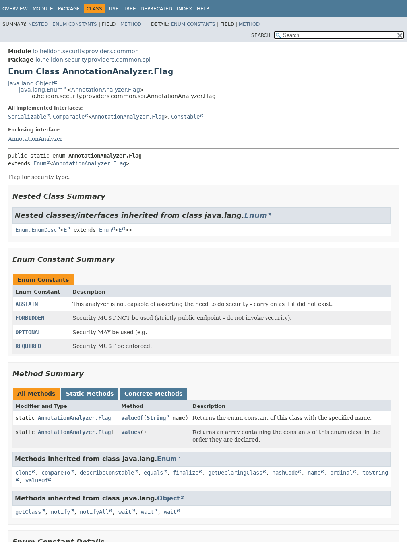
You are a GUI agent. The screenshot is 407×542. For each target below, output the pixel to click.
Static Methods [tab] (90, 393)
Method (130, 24)
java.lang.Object (31, 83)
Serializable (27, 116)
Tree (130, 9)
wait (124, 512)
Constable (185, 116)
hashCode (285, 472)
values (130, 432)
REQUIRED (28, 346)
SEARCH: (261, 35)
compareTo (55, 472)
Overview (15, 9)
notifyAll (94, 512)
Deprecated (156, 9)
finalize (185, 472)
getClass (28, 512)
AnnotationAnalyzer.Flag (105, 89)
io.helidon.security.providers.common (86, 51)
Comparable (69, 116)
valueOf (132, 418)
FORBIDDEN (30, 318)
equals (153, 472)
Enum (39, 163)
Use (114, 9)
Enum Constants (74, 24)
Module (43, 9)
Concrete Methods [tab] (153, 393)
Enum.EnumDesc (36, 230)
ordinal (341, 472)
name (314, 472)
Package (69, 9)
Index (184, 9)
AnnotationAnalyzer (35, 139)
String (156, 418)
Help (203, 9)
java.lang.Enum (41, 89)
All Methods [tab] (36, 393)
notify (60, 512)
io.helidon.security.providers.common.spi (93, 59)
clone (23, 472)
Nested (38, 24)
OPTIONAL (28, 332)
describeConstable (107, 472)
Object (168, 498)
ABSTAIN (27, 304)
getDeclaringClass (235, 472)
